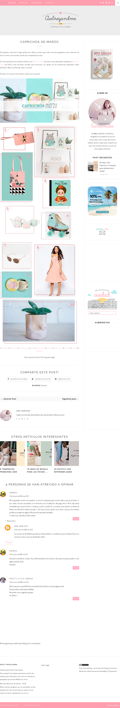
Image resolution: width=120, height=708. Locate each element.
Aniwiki (13, 492)
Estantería (13, 348)
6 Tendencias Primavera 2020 (8, 470)
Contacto (23, 3)
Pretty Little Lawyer (21, 578)
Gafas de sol (58, 348)
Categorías (37, 3)
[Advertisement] (102, 262)
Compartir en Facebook (18, 379)
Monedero (5, 348)
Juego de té (41, 348)
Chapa (74, 348)
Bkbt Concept (38, 61)
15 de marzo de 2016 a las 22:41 (18, 582)
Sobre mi (12, 3)
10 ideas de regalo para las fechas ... (37, 470)
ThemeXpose (22, 705)
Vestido (67, 348)
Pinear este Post (64, 379)
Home (2, 3)
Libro (32, 348)
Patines (49, 348)
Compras (44, 385)
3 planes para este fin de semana (11, 670)
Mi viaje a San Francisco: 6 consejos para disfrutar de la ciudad (107, 166)
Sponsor (49, 3)
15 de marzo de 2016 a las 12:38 (18, 496)
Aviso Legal (45, 665)
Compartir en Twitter (43, 379)
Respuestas (11, 521)
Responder (76, 518)
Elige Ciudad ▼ (95, 313)
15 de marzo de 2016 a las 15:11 (18, 554)
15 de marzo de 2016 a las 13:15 (23, 530)
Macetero (39, 351)
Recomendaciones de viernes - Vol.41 (13, 683)
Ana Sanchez (23, 411)
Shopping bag (24, 348)
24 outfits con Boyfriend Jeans (63, 470)
